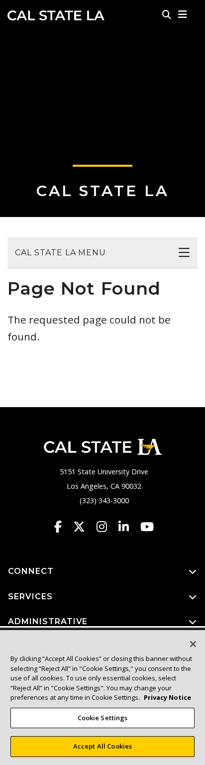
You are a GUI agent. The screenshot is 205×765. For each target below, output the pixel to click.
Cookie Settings (103, 717)
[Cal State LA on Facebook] (62, 527)
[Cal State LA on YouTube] (147, 527)
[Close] (193, 644)
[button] (183, 14)
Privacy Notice (167, 697)
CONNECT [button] (31, 571)
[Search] (166, 14)
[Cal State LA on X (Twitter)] (84, 527)
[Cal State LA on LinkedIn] (128, 527)
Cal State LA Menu (60, 252)
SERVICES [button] (30, 596)
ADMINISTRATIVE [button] (48, 621)
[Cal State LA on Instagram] (106, 527)
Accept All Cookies (102, 746)
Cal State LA (55, 15)
